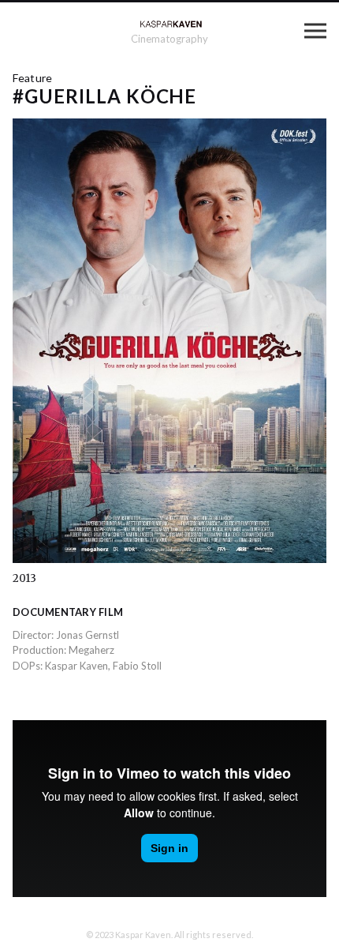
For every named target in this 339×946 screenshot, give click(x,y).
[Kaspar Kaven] (170, 23)
